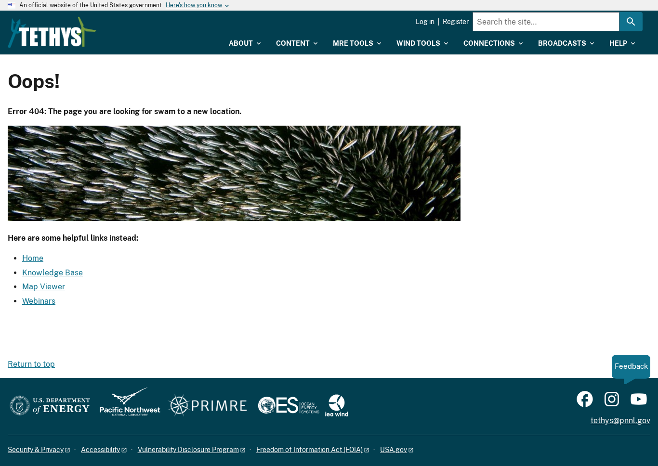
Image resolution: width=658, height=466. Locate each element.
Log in (425, 21)
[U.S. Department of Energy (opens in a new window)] (50, 406)
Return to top (31, 364)
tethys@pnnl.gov (620, 420)
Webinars (38, 301)
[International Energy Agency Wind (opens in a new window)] (336, 406)
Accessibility (100, 449)
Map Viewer (43, 286)
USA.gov (393, 449)
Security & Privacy (36, 449)
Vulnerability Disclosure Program (188, 449)
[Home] (52, 32)
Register (456, 21)
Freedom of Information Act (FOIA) (309, 449)
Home (32, 258)
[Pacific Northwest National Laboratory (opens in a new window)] (126, 406)
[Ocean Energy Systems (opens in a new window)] (289, 406)
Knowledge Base (52, 272)
